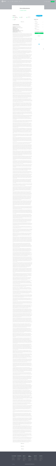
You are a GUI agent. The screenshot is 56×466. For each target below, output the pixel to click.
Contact (19, 1)
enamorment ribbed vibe (15, 28)
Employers (12, 1)
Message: (35, 28)
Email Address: (36, 23)
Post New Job (13, 458)
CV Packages (24, 458)
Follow (25, 10)
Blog (21, 1)
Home (8, 1)
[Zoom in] (43, 48)
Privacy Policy (41, 31)
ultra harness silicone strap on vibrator (17, 26)
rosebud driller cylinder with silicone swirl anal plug (18, 30)
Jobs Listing (53, 1)
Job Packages (13, 457)
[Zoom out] (43, 49)
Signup (48, 1)
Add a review (22, 10)
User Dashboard (24, 457)
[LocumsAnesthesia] (3, 1)
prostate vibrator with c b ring (16, 29)
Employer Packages (16, 1)
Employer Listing (19, 458)
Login (45, 1)
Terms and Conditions (37, 31)
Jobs (10, 1)
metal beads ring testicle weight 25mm (17, 31)
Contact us (24, 460)
